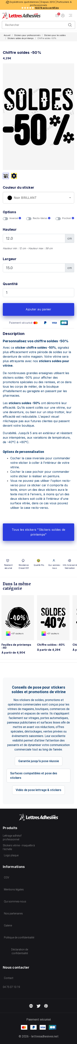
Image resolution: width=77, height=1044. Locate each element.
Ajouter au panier (38, 309)
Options (9, 212)
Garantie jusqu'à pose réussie (38, 761)
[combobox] (38, 197)
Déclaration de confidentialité (19, 951)
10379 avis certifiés (47, 7)
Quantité (10, 284)
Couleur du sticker (18, 187)
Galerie (8, 925)
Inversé (14, 218)
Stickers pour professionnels (27, 35)
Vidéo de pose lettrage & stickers (38, 790)
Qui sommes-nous (15, 901)
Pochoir (67, 218)
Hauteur (10, 229)
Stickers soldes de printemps (20, 38)
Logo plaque (11, 855)
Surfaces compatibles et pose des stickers (33, 776)
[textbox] (38, 197)
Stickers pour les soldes (55, 35)
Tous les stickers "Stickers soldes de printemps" (38, 532)
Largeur (9, 259)
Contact (8, 977)
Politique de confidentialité (19, 937)
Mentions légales (14, 889)
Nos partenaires (13, 913)
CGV (6, 877)
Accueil (7, 35)
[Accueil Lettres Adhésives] (21, 15)
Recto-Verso (40, 218)
